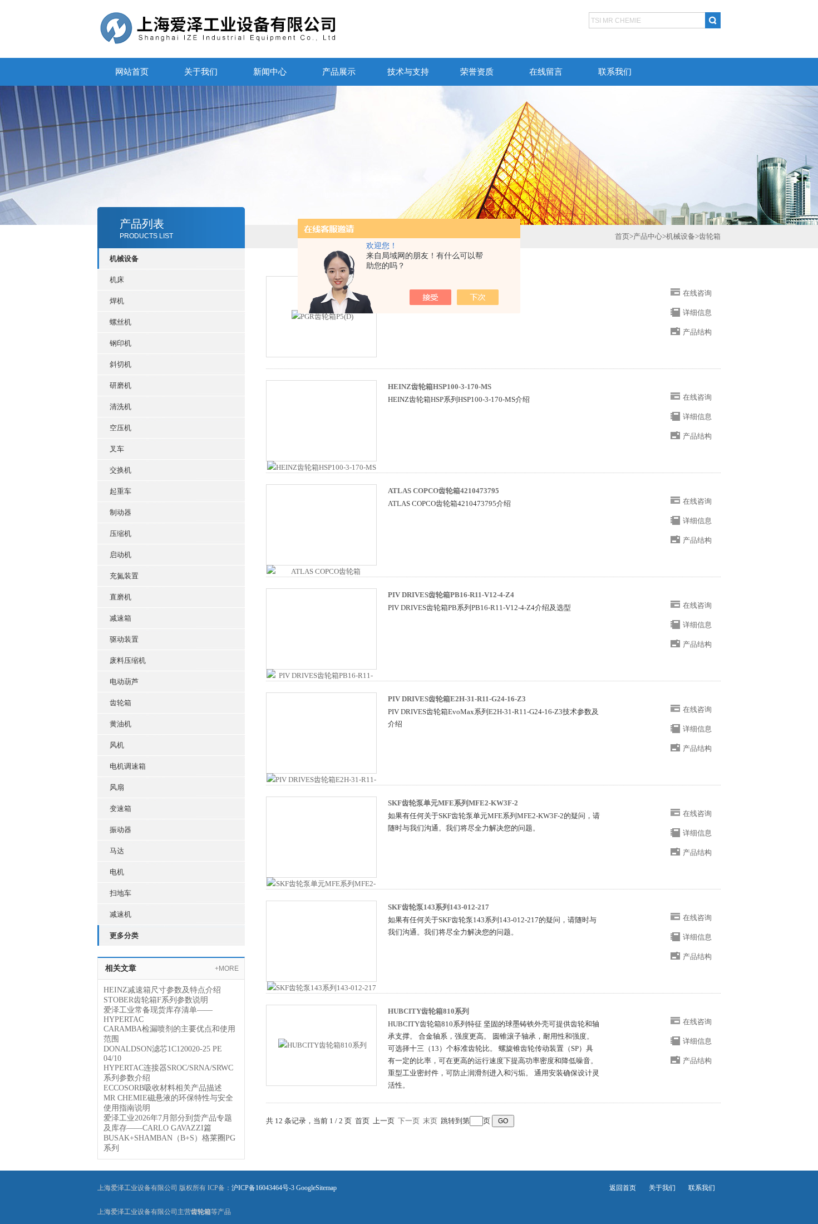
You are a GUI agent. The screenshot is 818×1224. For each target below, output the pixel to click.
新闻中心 (270, 71)
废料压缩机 (128, 660)
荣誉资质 (477, 71)
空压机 (120, 428)
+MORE (227, 968)
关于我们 (201, 71)
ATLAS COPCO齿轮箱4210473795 (443, 490)
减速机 (120, 914)
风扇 (117, 787)
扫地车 (120, 893)
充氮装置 (124, 576)
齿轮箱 (120, 703)
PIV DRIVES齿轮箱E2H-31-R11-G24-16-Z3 (457, 699)
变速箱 (120, 808)
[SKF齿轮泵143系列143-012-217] (321, 987)
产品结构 (697, 332)
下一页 (409, 1121)
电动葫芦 (124, 681)
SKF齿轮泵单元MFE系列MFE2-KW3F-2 (453, 803)
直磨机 (120, 597)
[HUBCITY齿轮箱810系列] (322, 1044)
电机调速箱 (128, 766)
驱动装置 (124, 639)
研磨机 (120, 385)
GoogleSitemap (316, 1188)
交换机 (120, 470)
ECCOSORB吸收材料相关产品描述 (163, 1088)
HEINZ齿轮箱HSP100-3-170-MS (439, 386)
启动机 (120, 554)
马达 (117, 851)
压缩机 (120, 533)
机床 (117, 280)
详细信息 (697, 312)
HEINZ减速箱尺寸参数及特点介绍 (162, 990)
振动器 (120, 829)
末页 (430, 1121)
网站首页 (132, 71)
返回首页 (622, 1188)
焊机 (117, 301)
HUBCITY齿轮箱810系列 (428, 1011)
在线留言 (546, 71)
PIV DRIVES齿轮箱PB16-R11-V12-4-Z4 (451, 595)
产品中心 (647, 236)
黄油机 (120, 724)
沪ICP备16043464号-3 (262, 1188)
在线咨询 (697, 293)
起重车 (120, 491)
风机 (117, 745)
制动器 (120, 512)
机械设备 (680, 236)
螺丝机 (120, 322)
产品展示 (339, 71)
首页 (622, 236)
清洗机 (120, 406)
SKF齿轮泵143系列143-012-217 (438, 907)
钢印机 (120, 343)
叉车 (117, 449)
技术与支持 (408, 71)
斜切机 (120, 364)
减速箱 (120, 618)
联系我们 (615, 71)
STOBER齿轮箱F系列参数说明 (156, 1000)
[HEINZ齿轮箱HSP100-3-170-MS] (321, 467)
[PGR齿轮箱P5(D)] (322, 316)
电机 (117, 872)
